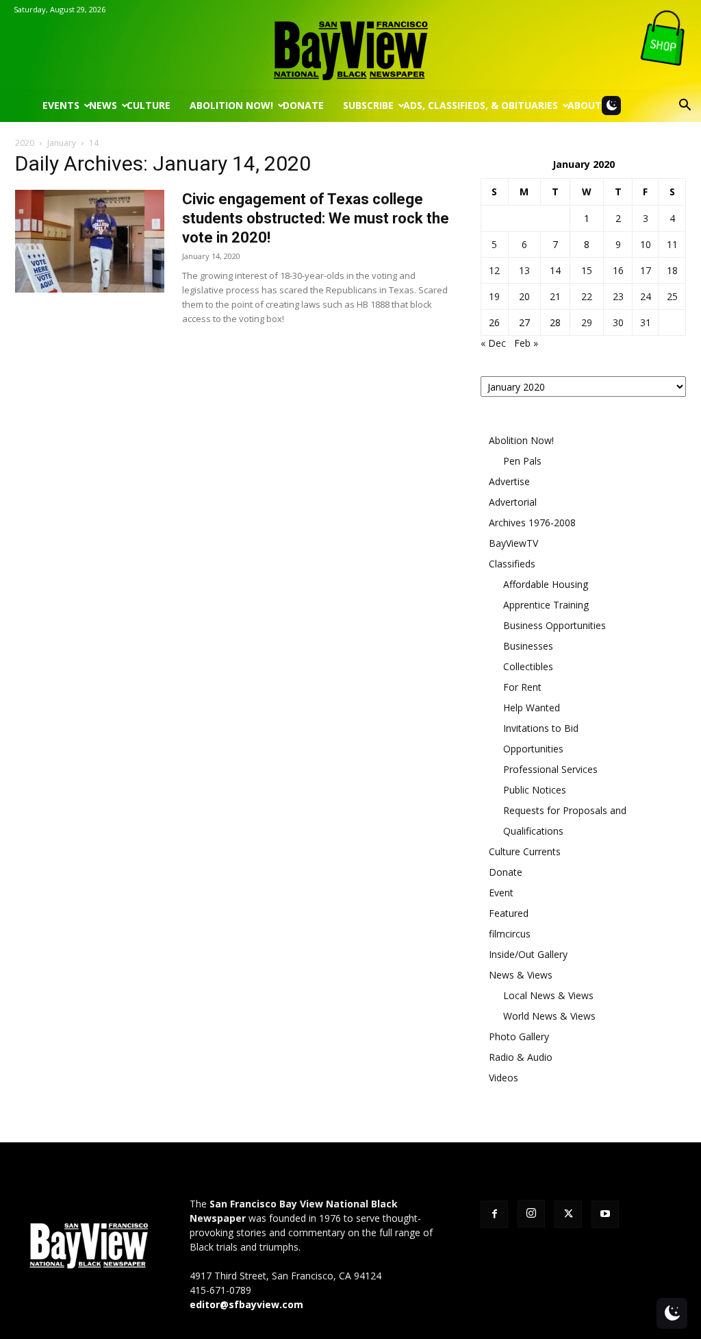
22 (586, 296)
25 (672, 296)
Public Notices (534, 789)
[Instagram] (531, 1213)
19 (494, 296)
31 (645, 322)
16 (618, 270)
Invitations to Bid (540, 728)
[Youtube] (605, 1214)
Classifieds (512, 563)
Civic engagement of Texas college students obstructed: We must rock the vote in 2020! (315, 218)
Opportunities (533, 748)
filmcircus (510, 933)
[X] (568, 1214)
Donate (303, 105)
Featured (508, 913)
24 (645, 296)
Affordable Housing (545, 584)
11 (672, 244)
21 (555, 296)
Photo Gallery (519, 1036)
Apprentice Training (546, 604)
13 (524, 270)
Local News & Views (548, 995)
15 (586, 270)
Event (501, 892)
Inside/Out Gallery (528, 954)
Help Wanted (531, 707)
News (103, 105)
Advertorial (513, 501)
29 (586, 322)
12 (494, 270)
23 (618, 296)
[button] (684, 106)
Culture (148, 105)
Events (60, 105)
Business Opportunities (554, 625)
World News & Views (549, 1015)
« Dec (493, 342)
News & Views (520, 974)
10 (645, 244)
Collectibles (528, 666)
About (585, 105)
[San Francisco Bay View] (350, 46)
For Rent (522, 686)
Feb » (526, 342)
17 (645, 270)
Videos (503, 1077)
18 (672, 270)
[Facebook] (494, 1214)
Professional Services (550, 769)
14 (555, 270)
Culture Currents (525, 851)
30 (618, 322)
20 (524, 296)
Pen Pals (522, 460)
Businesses (528, 645)
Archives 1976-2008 (532, 522)
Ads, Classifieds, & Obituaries (480, 105)
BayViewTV (513, 543)
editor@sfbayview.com (246, 1304)
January (61, 143)
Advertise (509, 481)
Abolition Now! (231, 105)
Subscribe (368, 105)
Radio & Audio (520, 1057)
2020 (24, 143)
